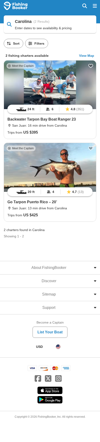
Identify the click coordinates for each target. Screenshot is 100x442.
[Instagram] (58, 378)
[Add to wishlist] (90, 66)
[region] (50, 109)
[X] (48, 378)
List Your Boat (50, 332)
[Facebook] (38, 378)
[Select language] (58, 347)
